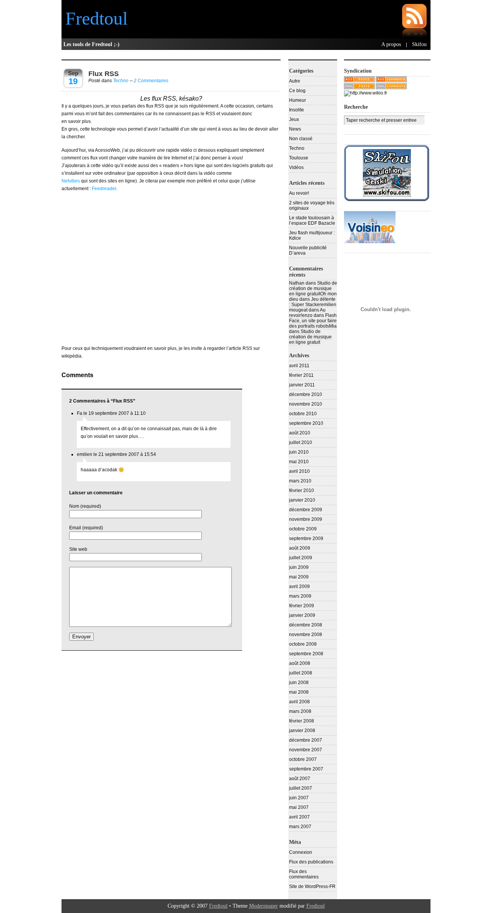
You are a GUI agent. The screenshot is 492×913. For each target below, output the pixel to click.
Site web (78, 549)
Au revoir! (299, 193)
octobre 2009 (303, 529)
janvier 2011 (302, 385)
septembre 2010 (306, 423)
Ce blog (297, 90)
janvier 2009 (302, 615)
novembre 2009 (305, 519)
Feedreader (104, 188)
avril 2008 (299, 701)
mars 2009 (300, 596)
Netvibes (71, 181)
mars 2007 (300, 826)
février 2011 (301, 375)
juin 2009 (299, 567)
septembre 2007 (306, 769)
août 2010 (299, 433)
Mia (333, 326)
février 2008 (301, 721)
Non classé (300, 138)
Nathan (296, 283)
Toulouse (298, 158)
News (295, 129)
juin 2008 (299, 682)
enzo (307, 315)
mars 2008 (300, 711)
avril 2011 (299, 365)
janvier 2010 (302, 500)
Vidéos (296, 167)
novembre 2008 (305, 634)
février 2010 (301, 490)
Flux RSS (103, 74)
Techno (120, 80)
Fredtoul (96, 18)
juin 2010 (299, 452)
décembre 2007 (305, 740)
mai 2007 (299, 807)
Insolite (296, 110)
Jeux (294, 119)
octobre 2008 (303, 644)
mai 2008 (299, 692)
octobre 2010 (303, 413)
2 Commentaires (151, 80)
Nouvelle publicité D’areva (308, 250)
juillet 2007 (300, 788)
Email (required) (86, 527)
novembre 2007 (305, 749)
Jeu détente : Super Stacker (312, 302)
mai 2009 (299, 577)
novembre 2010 (305, 404)
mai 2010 (299, 461)
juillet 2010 (300, 442)
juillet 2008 (300, 673)
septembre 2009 (306, 538)
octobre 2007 (303, 759)
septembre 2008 (306, 653)
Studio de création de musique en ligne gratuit (313, 288)
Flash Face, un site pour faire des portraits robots (313, 321)
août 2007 (299, 778)
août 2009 (299, 548)
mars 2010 (300, 481)
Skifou (419, 44)
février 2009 (301, 605)
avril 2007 (299, 817)
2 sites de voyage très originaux (311, 205)
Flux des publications (311, 862)
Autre (294, 81)
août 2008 (299, 663)
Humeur (297, 100)
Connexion (300, 852)
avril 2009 (299, 586)
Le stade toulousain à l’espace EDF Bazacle (312, 220)
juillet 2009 (300, 557)
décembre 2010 (305, 394)
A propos (391, 44)
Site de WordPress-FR (312, 886)
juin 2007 (299, 797)
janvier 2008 (302, 730)
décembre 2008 (305, 625)
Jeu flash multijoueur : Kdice (312, 235)
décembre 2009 (305, 509)
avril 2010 (299, 471)
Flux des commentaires (304, 874)
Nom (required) (85, 506)
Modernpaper (263, 906)
